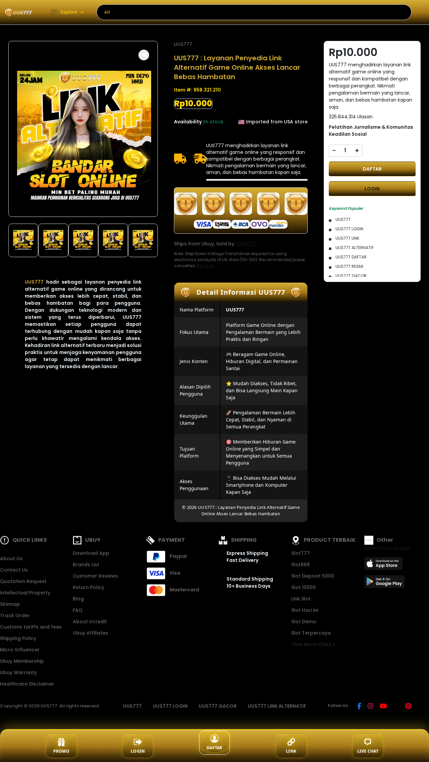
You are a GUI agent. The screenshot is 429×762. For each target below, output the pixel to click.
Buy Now (205, 266)
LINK (291, 751)
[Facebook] (359, 706)
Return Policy (88, 587)
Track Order (15, 615)
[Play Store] (384, 583)
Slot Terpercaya (311, 633)
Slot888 (300, 564)
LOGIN (372, 188)
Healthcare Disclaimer (27, 684)
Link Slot (301, 598)
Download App (91, 553)
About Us (11, 558)
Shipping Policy (18, 638)
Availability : (189, 121)
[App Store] (384, 565)
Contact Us (14, 570)
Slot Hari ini (304, 610)
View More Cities (311, 644)
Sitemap (10, 604)
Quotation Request (23, 581)
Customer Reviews (95, 576)
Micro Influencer (20, 649)
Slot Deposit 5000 (312, 576)
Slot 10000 (303, 587)
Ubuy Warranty (18, 672)
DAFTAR (372, 169)
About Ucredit (90, 621)
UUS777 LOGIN (170, 706)
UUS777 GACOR (218, 706)
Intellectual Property (25, 592)
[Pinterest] (408, 706)
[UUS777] (18, 12)
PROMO (61, 751)
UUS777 (34, 282)
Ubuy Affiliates (90, 633)
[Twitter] (396, 706)
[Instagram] (370, 706)
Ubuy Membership (22, 661)
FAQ (77, 610)
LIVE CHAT (367, 751)
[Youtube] (383, 706)
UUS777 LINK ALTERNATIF (277, 706)
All (107, 12)
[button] (143, 55)
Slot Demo (303, 621)
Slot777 (300, 553)
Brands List (86, 564)
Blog (78, 598)
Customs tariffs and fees (31, 627)
